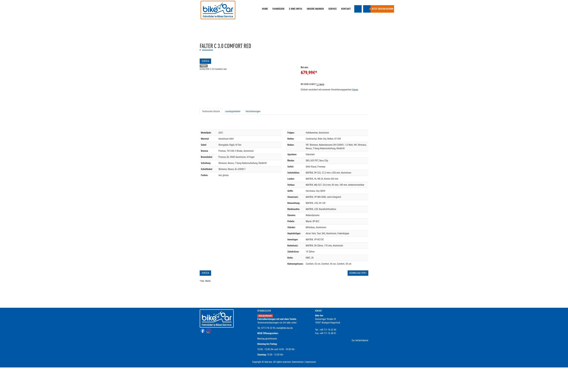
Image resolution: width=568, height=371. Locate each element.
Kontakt (346, 8)
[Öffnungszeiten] (367, 9)
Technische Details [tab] (211, 111)
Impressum (310, 361)
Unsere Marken (315, 8)
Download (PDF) (358, 273)
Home (265, 8)
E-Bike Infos (295, 8)
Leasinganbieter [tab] (233, 111)
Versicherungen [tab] (253, 111)
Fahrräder (278, 8)
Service (332, 8)
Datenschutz (298, 361)
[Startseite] (218, 10)
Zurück (205, 61)
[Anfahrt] (358, 9)
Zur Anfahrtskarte (360, 340)
